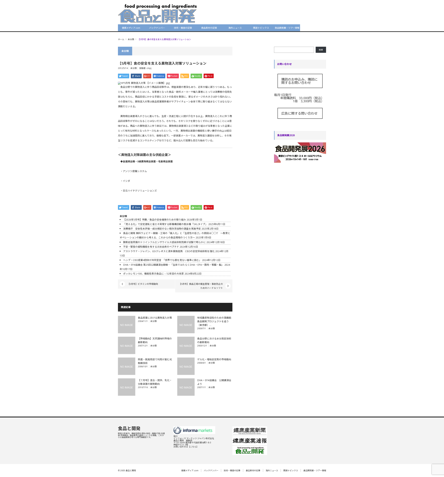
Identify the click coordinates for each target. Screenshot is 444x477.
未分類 (131, 39)
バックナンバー (157, 27)
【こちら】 (193, 446)
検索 (321, 49)
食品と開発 (129, 428)
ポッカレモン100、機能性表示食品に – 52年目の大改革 (153, 273)
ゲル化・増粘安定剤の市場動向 (214, 359)
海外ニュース (235, 27)
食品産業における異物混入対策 (155, 317)
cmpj (149, 68)
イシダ (126, 180)
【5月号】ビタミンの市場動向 (142, 283)
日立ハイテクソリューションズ (140, 190)
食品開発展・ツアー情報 (287, 27)
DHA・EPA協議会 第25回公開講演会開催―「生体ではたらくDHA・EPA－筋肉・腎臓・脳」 (173, 264)
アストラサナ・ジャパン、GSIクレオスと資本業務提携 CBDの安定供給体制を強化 (169, 251)
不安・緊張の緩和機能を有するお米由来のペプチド (151, 246)
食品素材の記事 (209, 27)
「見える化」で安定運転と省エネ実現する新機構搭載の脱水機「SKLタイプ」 (165, 224)
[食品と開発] (157, 13)
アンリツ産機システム (135, 171)
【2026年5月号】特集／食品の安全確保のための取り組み (154, 219)
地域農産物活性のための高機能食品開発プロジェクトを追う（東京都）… (214, 321)
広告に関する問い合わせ (299, 113)
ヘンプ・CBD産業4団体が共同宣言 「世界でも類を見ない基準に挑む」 (162, 260)
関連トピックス (261, 27)
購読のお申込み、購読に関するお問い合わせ (299, 81)
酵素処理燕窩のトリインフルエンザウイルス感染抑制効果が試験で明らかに (164, 242)
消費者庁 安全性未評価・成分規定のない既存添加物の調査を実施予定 (162, 228)
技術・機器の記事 (183, 27)
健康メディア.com (131, 27)
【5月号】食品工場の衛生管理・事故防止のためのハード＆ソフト (201, 285)
